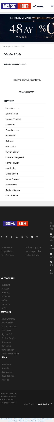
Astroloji (9, 141)
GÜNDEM (38, 6)
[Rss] (28, 236)
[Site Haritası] (33, 236)
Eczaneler (10, 135)
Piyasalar (9, 124)
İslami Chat (13, 421)
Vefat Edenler (12, 179)
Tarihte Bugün (12, 190)
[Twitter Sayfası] (8, 236)
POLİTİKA (6, 292)
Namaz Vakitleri (13, 119)
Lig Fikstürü (7, 334)
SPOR (4, 308)
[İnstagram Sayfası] (13, 236)
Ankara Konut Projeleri (37, 421)
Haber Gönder (33, 255)
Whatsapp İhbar (33, 251)
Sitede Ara (7, 364)
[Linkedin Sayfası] (23, 236)
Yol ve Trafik (11, 113)
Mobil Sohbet (23, 421)
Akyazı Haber (36, 419)
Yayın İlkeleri (7, 251)
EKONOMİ (6, 296)
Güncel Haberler (6, 419)
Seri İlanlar (10, 168)
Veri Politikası (8, 255)
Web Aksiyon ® (45, 404)
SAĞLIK (5, 300)
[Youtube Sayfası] (18, 236)
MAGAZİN (6, 304)
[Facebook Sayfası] (3, 236)
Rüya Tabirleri (12, 152)
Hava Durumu (12, 108)
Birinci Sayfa (11, 173)
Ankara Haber (19, 419)
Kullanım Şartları (33, 247)
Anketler (6, 368)
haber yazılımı (7, 405)
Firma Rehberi (12, 162)
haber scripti (13, 408)
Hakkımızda (7, 247)
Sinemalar (6, 342)
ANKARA (5, 288)
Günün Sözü (11, 195)
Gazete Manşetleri (14, 157)
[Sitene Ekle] (38, 236)
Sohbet (27, 419)
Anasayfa (7, 46)
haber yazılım (6, 411)
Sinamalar (10, 146)
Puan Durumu (12, 130)
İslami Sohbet (47, 419)
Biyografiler (11, 184)
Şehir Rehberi (8, 349)
